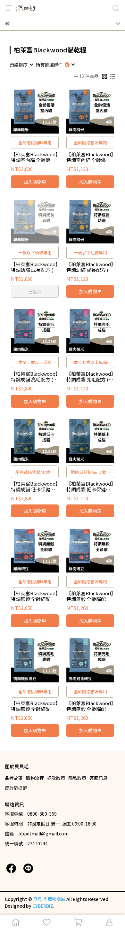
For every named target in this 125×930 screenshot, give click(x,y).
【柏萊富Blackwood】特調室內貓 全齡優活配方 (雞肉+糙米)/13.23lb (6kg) (34, 157)
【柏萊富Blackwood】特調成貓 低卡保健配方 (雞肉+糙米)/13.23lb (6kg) (34, 486)
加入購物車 (35, 182)
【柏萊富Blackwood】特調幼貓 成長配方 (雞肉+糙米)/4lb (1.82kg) (89, 267)
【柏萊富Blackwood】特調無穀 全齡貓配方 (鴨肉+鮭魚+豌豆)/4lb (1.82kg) (90, 706)
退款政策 (56, 778)
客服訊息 (98, 778)
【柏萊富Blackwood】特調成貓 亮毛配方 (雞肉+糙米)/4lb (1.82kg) (89, 376)
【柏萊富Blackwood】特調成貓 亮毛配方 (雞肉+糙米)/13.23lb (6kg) (34, 376)
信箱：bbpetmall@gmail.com (37, 833)
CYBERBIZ (42, 906)
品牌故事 (14, 778)
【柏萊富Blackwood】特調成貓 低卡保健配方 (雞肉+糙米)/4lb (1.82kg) (89, 486)
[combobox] (21, 64)
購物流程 (35, 778)
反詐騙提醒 (16, 788)
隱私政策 (77, 778)
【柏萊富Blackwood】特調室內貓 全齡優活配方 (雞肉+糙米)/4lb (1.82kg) (89, 157)
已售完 (35, 291)
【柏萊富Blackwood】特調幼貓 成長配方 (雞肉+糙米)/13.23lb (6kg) (34, 267)
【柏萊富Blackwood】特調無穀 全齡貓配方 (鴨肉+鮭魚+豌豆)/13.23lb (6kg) (34, 706)
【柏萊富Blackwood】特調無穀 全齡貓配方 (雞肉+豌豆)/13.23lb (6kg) (34, 596)
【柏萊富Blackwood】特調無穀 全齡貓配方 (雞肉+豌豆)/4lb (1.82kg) (89, 596)
